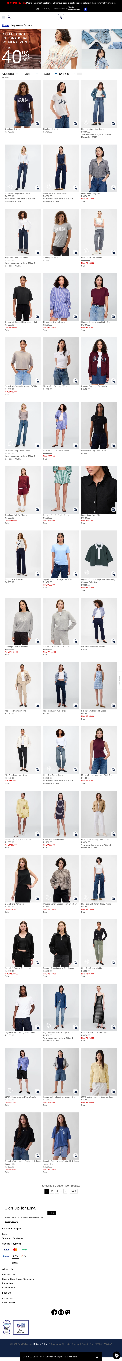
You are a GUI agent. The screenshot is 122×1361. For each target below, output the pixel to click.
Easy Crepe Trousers (14, 579)
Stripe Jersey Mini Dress (53, 840)
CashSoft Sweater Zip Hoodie (56, 646)
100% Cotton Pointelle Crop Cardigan (97, 1097)
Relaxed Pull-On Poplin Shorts (56, 451)
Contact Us (7, 1298)
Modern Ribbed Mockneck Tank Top (96, 775)
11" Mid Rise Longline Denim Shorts (20, 1097)
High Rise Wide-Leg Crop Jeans (95, 840)
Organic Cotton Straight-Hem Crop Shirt (60, 904)
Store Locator (8, 1302)
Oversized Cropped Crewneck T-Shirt (21, 322)
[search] (9, 17)
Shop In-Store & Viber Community (18, 1279)
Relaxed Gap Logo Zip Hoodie (94, 386)
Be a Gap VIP (8, 1274)
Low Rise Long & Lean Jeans (17, 193)
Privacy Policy (11, 1221)
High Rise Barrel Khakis (91, 258)
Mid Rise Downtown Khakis (93, 646)
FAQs (4, 1234)
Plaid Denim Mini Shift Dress (93, 711)
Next (73, 1191)
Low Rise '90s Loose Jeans (55, 193)
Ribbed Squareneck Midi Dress (94, 1032)
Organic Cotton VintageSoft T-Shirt (96, 322)
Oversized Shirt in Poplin (54, 322)
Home (5, 25)
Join (51, 1213)
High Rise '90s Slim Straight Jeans (58, 1032)
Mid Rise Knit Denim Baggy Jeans (96, 904)
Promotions (7, 1283)
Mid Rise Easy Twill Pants (54, 711)
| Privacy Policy (40, 1344)
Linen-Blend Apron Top (14, 904)
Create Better (8, 1287)
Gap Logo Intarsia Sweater (16, 646)
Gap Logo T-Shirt (12, 129)
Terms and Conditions (12, 1238)
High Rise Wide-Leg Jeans (92, 129)
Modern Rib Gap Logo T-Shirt (55, 386)
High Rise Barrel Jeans (53, 775)
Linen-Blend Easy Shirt (91, 193)
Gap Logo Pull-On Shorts (16, 515)
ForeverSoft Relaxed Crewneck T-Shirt (59, 1097)
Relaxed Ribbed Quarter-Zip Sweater (59, 968)
